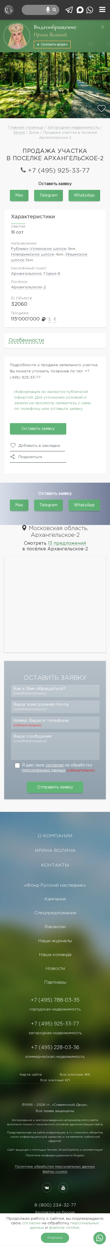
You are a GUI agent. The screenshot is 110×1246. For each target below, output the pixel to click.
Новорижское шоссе (32, 254)
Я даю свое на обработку (58, 768)
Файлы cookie (55, 1171)
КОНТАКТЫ (55, 865)
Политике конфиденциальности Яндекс (55, 1155)
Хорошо (55, 1237)
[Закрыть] (102, 27)
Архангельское (26, 273)
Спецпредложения (55, 913)
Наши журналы (55, 941)
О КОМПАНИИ (55, 836)
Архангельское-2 (28, 287)
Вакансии (55, 927)
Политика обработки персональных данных (55, 1166)
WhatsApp (84, 195)
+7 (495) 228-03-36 (55, 1047)
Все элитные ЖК (75, 1074)
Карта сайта (31, 1074)
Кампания (55, 899)
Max (19, 195)
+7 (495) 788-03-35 (55, 1000)
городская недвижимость (55, 1009)
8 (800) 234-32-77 (55, 1205)
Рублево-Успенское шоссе (39, 248)
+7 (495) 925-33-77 (59, 171)
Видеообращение (55, 26)
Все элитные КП (55, 1080)
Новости (55, 968)
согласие (55, 765)
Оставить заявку (38, 428)
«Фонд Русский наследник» (55, 885)
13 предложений (67, 543)
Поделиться (30, 457)
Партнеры (55, 982)
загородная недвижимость (55, 1033)
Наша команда (55, 955)
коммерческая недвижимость (55, 1056)
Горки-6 (52, 273)
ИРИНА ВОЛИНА (55, 851)
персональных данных (43, 770)
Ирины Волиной (50, 34)
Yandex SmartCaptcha (63, 1150)
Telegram (48, 195)
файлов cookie (64, 1227)
